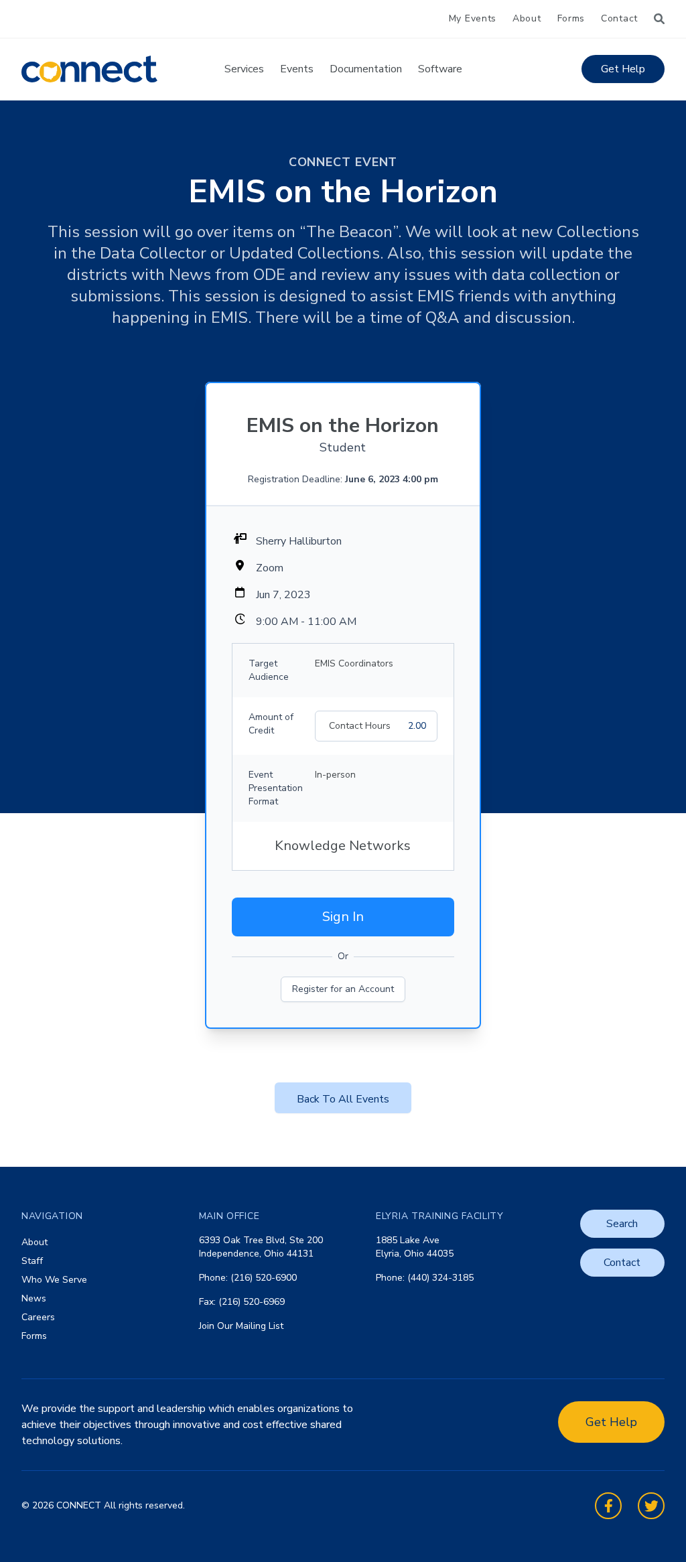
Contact (619, 18)
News (33, 1298)
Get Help (623, 69)
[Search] (659, 18)
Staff (32, 1261)
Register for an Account (343, 989)
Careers (38, 1317)
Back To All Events (343, 1099)
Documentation (366, 69)
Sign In (343, 917)
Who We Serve (54, 1279)
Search (622, 1223)
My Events (472, 18)
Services (244, 69)
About (526, 18)
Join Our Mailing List (241, 1326)
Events (297, 69)
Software (440, 69)
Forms (571, 18)
